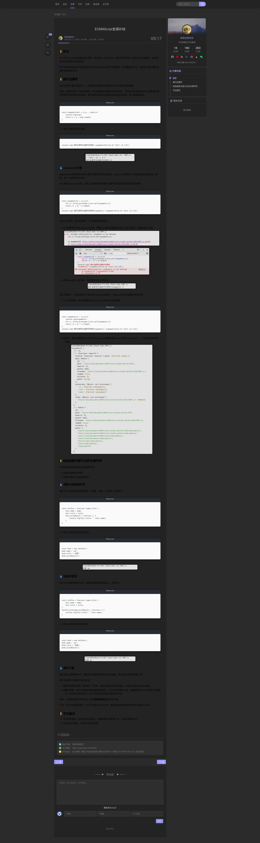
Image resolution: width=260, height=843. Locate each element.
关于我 (106, 4)
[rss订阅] (182, 57)
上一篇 (58, 762)
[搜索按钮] (202, 4)
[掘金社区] (186, 56)
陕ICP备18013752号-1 (186, 62)
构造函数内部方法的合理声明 (185, 86)
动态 (65, 4)
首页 (57, 4)
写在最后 (176, 90)
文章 (72, 4)
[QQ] (196, 56)
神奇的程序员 (69, 37)
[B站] (191, 56)
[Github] (172, 56)
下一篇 (161, 762)
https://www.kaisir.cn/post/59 (84, 747)
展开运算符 (177, 82)
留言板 (96, 4)
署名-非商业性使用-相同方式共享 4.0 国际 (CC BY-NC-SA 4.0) (108, 751)
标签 (88, 4)
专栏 (80, 4)
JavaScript (65, 735)
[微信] (201, 56)
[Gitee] (177, 57)
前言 (175, 78)
